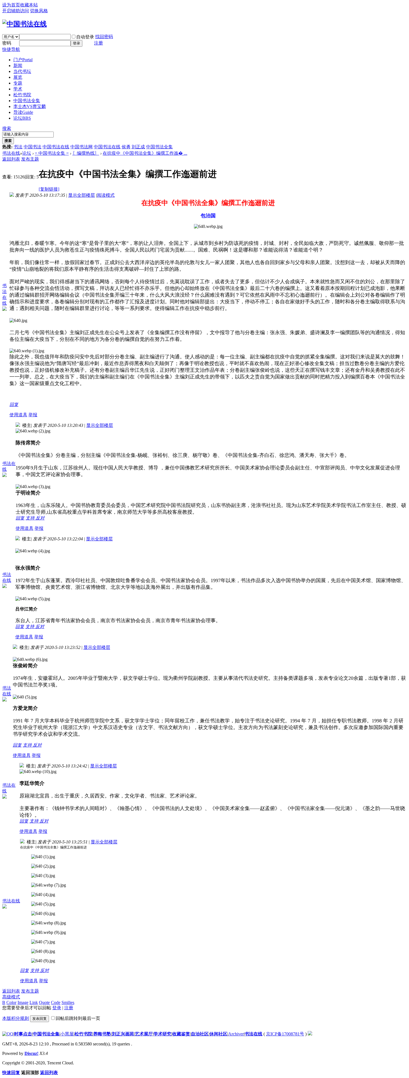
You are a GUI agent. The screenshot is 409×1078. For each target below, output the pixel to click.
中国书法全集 (26, 100)
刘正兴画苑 (123, 1034)
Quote (44, 1002)
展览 (17, 77)
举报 (32, 414)
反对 (40, 518)
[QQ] (7, 1034)
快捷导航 (11, 49)
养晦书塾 (102, 1034)
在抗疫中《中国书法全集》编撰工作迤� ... (145, 153)
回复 (13, 404)
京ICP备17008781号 (285, 1034)
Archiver (236, 1034)
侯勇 (126, 146)
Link (33, 1002)
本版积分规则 (15, 1018)
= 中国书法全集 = (52, 153)
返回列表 (11, 159)
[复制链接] (49, 189)
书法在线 (11, 153)
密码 (6, 43)
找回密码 (104, 36)
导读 (23, 112)
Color (11, 1002)
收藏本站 (29, 5)
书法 (18, 146)
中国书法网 (81, 146)
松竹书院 (22, 94)
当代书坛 (22, 71)
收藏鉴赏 (181, 1034)
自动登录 (85, 37)
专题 (17, 83)
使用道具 (18, 414)
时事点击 (23, 1034)
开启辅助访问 (15, 10)
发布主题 (30, 159)
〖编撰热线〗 (85, 153)
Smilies (67, 1002)
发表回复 (39, 1019)
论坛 (22, 118)
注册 (98, 43)
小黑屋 (67, 1034)
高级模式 (11, 997)
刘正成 (138, 146)
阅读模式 (106, 195)
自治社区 (200, 1034)
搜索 (6, 128)
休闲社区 (218, 1034)
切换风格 (39, 10)
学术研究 (162, 1034)
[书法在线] (24, 24)
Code (55, 1002)
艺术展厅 (144, 1034)
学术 (17, 89)
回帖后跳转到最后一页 (78, 1018)
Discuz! (31, 1053)
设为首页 (11, 5)
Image (23, 1002)
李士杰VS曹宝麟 (29, 106)
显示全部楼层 (81, 195)
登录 (76, 43)
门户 (23, 59)
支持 (31, 518)
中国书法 (32, 146)
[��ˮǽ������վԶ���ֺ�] (310, 1034)
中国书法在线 (56, 146)
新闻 (17, 65)
